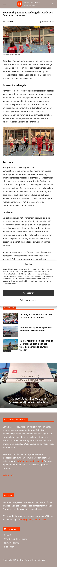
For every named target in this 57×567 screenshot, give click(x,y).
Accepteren (28, 293)
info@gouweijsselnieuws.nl (30, 461)
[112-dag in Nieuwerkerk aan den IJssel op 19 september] (10, 318)
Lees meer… (8, 475)
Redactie (10, 21)
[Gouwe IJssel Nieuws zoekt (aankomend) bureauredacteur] (28, 385)
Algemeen (6, 323)
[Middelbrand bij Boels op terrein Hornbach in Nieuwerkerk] (10, 331)
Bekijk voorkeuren (28, 300)
